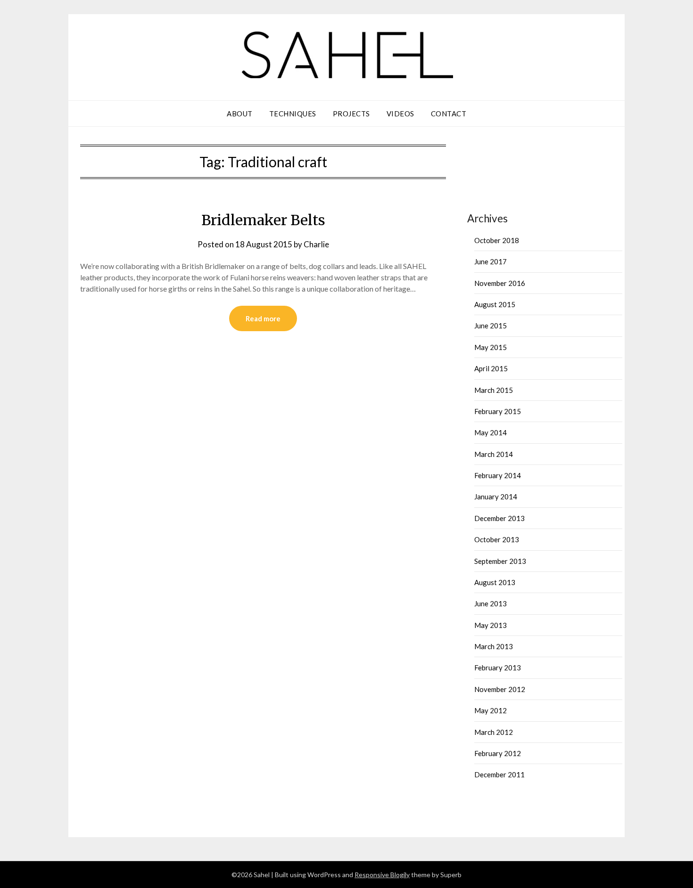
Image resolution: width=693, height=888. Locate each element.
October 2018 (496, 240)
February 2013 (497, 667)
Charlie (316, 244)
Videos (400, 113)
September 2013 (500, 561)
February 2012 (497, 753)
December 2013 (499, 518)
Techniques (292, 113)
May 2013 (490, 625)
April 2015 (491, 368)
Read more (263, 318)
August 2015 (494, 304)
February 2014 (497, 475)
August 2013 (494, 582)
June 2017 (490, 261)
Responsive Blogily (382, 875)
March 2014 (493, 454)
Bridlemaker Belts (263, 220)
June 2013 (490, 603)
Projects (351, 113)
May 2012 (490, 710)
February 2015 (497, 411)
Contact (449, 113)
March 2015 (493, 390)
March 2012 (493, 732)
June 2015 (490, 325)
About (240, 113)
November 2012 (499, 689)
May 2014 (490, 432)
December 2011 (499, 774)
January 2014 (495, 496)
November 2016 (499, 283)
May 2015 (490, 347)
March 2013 (493, 646)
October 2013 (496, 539)
